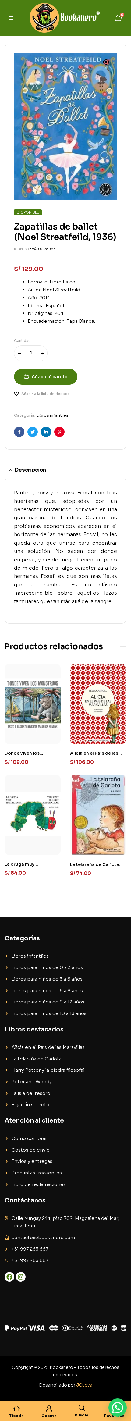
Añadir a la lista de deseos (45, 393)
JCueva (84, 1385)
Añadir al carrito (50, 376)
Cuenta (49, 1415)
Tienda (16, 1415)
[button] (106, 66)
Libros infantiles (52, 415)
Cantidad (22, 340)
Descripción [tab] (30, 470)
